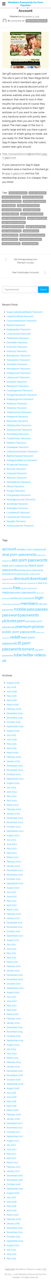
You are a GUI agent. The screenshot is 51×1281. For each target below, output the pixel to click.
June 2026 (12, 691)
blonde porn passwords (32, 197)
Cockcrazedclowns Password (21, 320)
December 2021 (14, 922)
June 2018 (12, 1097)
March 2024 (12, 805)
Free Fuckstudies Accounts (25, 272)
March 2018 (12, 1110)
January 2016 (13, 1223)
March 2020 (12, 1014)
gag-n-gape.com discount (31, 214)
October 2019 (13, 1036)
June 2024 (12, 792)
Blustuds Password (16, 469)
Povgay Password (16, 491)
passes (41, 609)
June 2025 (12, 739)
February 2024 (14, 809)
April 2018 (11, 1106)
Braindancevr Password (18, 355)
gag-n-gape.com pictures (13, 227)
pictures (9, 620)
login (39, 597)
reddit (15, 637)
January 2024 (13, 813)
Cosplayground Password (20, 390)
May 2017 (11, 1153)
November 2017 (15, 1127)
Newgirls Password (16, 521)
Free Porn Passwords (36, 21)
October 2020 (14, 983)
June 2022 (12, 896)
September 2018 (15, 1084)
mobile (20, 609)
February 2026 (14, 709)
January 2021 (13, 970)
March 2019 (12, 1058)
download (38, 578)
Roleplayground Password (20, 399)
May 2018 (11, 1101)
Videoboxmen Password (19, 412)
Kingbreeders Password (18, 329)
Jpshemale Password (17, 504)
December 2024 (15, 765)
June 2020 (12, 1001)
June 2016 (12, 1201)
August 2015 (13, 1245)
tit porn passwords (30, 244)
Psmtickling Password (18, 434)
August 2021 (13, 940)
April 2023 (12, 853)
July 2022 (11, 892)
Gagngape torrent (10, 239)
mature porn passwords (11, 604)
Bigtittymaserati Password (20, 456)
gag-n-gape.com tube (12, 231)
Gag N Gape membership (28, 206)
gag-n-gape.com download (14, 218)
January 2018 (13, 1119)
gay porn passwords (29, 588)
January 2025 (13, 761)
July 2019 (11, 1049)
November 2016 (15, 1180)
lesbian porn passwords (22, 598)
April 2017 (11, 1158)
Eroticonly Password (17, 347)
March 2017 (12, 1162)
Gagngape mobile (10, 235)
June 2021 (11, 949)
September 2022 (15, 883)
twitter (28, 655)
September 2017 (15, 1136)
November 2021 (15, 927)
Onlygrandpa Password (18, 495)
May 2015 (11, 1258)
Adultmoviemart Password (20, 525)
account (9, 549)
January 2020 (13, 1023)
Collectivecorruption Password (22, 451)
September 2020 (15, 988)
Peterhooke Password (18, 338)
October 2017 (13, 1132)
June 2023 (12, 844)
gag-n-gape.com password (14, 222)
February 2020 (14, 1018)
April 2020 (12, 1010)
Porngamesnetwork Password (22, 395)
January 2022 (13, 918)
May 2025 (11, 744)
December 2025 (15, 713)
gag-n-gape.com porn (36, 227)
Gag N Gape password (12, 210)
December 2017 (14, 1123)
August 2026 (13, 683)
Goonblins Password (17, 364)
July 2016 (11, 1197)
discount (21, 578)
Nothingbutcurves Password (21, 499)
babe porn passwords (11, 197)
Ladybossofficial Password (20, 316)
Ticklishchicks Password (19, 438)
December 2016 (15, 1175)
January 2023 (13, 866)
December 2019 (15, 1027)
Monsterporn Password (18, 368)
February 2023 (14, 861)
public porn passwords (19, 632)
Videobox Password (17, 408)
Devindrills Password (17, 342)
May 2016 (11, 1206)
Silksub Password (15, 486)
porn (21, 620)
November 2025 (15, 717)
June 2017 (11, 1149)
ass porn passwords (37, 193)
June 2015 (11, 1254)
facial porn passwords (28, 583)
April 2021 (11, 957)
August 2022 (13, 887)
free (16, 587)
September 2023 (15, 831)
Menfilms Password (16, 443)
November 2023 (15, 822)
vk (4, 660)
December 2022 (15, 870)
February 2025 (14, 757)
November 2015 (15, 1232)
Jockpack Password (17, 473)
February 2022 (14, 914)
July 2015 (11, 1249)
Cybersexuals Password (18, 517)
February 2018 (14, 1114)
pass (31, 609)
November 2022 (15, 874)
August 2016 (13, 1193)
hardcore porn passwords (30, 239)
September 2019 (15, 1040)
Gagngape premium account (32, 235)
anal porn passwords (18, 193)
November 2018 (15, 1075)
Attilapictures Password (18, 373)
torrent (28, 649)
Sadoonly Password (17, 351)
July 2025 (11, 735)
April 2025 (12, 748)
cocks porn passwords (12, 201)
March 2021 (12, 962)
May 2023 (11, 848)
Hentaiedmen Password (19, 482)
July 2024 (11, 787)
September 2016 (15, 1188)
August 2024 (13, 783)
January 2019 (13, 1066)
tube (18, 655)
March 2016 (12, 1215)
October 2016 (13, 1184)
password (10, 615)
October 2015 (13, 1236)
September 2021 (15, 935)
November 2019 (15, 1031)
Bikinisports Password (17, 386)
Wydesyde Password (17, 464)
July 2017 (11, 1145)
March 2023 (12, 857)
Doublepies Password (17, 447)
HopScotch (10, 1269)
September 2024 (15, 778)
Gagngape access (31, 231)
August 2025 (13, 730)
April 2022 (12, 905)
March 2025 (12, 752)
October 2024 (14, 774)
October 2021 (13, 931)
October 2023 (14, 826)
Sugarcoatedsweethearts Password (24, 312)
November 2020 (15, 979)
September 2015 (15, 1241)
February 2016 (14, 1219)
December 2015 (14, 1228)
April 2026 (12, 700)
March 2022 (12, 909)
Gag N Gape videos (10, 214)
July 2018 (11, 1092)
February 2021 (14, 966)
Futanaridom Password (18, 360)
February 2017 (14, 1167)
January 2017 (13, 1171)
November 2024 (15, 770)
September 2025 (15, 726)
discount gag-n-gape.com (34, 201)
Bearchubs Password (17, 421)
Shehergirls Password (17, 508)
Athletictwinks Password (19, 425)
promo (38, 626)
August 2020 (13, 992)
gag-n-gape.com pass (37, 218)
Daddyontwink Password (19, 429)
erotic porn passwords (10, 583)
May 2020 (12, 1005)
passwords (29, 615)
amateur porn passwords (31, 549)
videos (40, 655)
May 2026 (12, 696)
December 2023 (15, 818)
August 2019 (13, 1044)
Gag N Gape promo (31, 210)
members (29, 603)
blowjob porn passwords (15, 573)
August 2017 (13, 1140)
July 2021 (11, 944)
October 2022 (14, 879)
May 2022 (11, 901)
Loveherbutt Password (18, 512)
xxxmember (16, 20)
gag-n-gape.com (14, 173)
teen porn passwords (11, 244)
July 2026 (11, 687)
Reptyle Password (16, 325)
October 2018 (13, 1079)
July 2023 (11, 840)
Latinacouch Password (18, 377)
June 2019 (12, 1053)
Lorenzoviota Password (18, 334)
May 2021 (11, 953)
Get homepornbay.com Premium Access (25, 261)
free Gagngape (9, 206)
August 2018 (13, 1088)
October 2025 (14, 722)
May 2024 (12, 796)
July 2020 (11, 997)
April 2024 (12, 800)
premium (23, 626)
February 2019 (14, 1062)
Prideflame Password (17, 416)
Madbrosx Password (17, 403)
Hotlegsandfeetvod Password (22, 460)
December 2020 (15, 975)
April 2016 (11, 1210)
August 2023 (13, 835)
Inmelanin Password (17, 381)
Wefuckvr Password (17, 477)
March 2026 (12, 704)
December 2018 (15, 1071)
